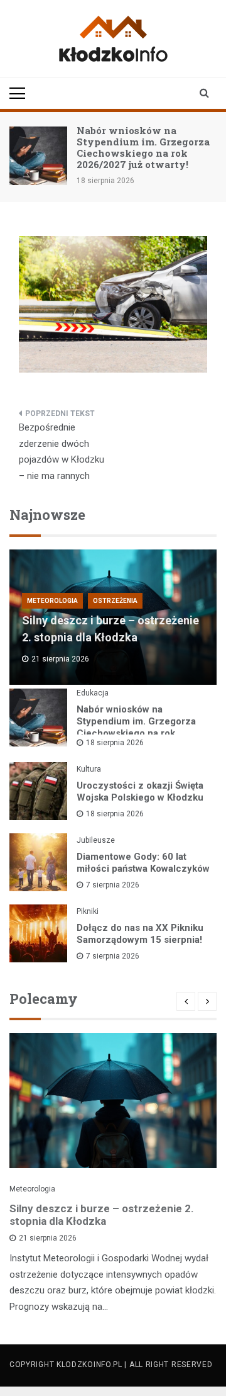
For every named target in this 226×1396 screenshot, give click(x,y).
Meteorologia (52, 600)
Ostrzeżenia (115, 600)
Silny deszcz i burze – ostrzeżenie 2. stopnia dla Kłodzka (101, 1214)
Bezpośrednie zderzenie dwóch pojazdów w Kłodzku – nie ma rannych (61, 451)
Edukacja (93, 693)
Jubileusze (96, 840)
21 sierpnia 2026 (48, 1238)
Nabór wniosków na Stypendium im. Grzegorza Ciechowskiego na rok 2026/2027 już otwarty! (143, 147)
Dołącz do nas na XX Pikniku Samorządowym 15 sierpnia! (140, 933)
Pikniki (88, 911)
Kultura (89, 769)
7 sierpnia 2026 (112, 885)
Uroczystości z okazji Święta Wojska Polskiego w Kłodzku (140, 791)
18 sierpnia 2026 (115, 742)
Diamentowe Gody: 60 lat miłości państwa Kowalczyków (143, 862)
